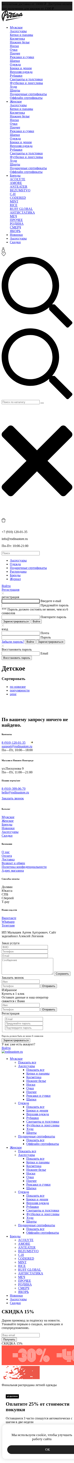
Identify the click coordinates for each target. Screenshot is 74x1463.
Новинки (16, 234)
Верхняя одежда (21, 72)
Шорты (15, 90)
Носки (14, 46)
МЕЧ (13, 216)
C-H (13, 194)
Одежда (15, 64)
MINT (14, 201)
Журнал (15, 579)
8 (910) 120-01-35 (13, 742)
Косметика (17, 38)
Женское (16, 101)
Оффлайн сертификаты (26, 98)
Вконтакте (9, 918)
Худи (13, 86)
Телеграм (8, 925)
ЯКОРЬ (15, 231)
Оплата (7, 855)
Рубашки (16, 75)
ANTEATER (18, 186)
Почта (44, 633)
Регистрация (10, 589)
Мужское (16, 27)
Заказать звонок (13, 798)
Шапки (15, 61)
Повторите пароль (53, 617)
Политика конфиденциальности (24, 867)
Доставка (8, 859)
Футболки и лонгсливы (26, 83)
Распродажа (18, 571)
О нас (6, 852)
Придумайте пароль (54, 605)
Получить (9, 1339)
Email (44, 653)
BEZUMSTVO (20, 190)
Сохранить (62, 973)
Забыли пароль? (13, 641)
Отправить (48, 986)
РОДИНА (17, 223)
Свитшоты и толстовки (26, 79)
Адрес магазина (13, 870)
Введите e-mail (50, 601)
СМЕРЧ (15, 227)
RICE (13, 205)
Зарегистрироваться (16, 621)
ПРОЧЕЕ (16, 220)
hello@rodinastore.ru (15, 792)
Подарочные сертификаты (28, 94)
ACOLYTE (17, 179)
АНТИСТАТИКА (22, 212)
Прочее (15, 53)
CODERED (18, 197)
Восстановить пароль (16, 657)
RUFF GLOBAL (21, 209)
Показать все (27, 1062)
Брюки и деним (21, 68)
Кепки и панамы (21, 35)
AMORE (16, 183)
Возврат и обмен (13, 863)
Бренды (15, 175)
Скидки (15, 242)
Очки (13, 49)
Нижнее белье (20, 42)
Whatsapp (8, 921)
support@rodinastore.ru (17, 746)
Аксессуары (18, 31)
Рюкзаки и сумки (22, 57)
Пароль (45, 637)
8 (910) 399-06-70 (13, 788)
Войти (6, 586)
